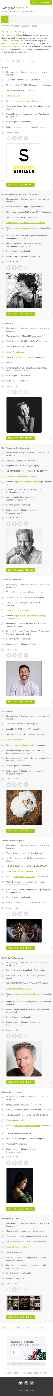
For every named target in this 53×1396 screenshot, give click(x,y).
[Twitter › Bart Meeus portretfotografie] (8, 523)
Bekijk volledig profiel (20, 184)
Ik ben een (41, 2)
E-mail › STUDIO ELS (15, 352)
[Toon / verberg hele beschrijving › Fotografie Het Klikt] (29, 1259)
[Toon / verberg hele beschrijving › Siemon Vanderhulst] (29, 625)
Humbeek (25, 853)
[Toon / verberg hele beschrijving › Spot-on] (29, 107)
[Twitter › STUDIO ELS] (8, 392)
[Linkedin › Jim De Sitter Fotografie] (20, 913)
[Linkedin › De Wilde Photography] (20, 1036)
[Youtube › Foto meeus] (26, 784)
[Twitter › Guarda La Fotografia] (8, 1162)
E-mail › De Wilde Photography (19, 988)
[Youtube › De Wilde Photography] (26, 1036)
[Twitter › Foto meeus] (8, 784)
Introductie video (38, 127)
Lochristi (25, 1104)
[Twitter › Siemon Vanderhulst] (8, 655)
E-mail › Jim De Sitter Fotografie (19, 871)
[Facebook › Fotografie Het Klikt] (14, 1289)
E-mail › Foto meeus (14, 740)
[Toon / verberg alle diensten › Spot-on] (29, 115)
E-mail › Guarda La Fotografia (18, 1120)
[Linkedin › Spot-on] (20, 138)
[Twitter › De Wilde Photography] (8, 1036)
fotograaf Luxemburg (10, 41)
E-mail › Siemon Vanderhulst (18, 610)
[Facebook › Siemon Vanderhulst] (14, 655)
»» (42, 61)
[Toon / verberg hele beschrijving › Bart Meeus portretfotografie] (29, 491)
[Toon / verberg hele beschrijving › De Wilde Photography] (29, 1003)
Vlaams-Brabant (13, 592)
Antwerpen (10, 80)
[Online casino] (26, 1337)
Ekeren (20, 460)
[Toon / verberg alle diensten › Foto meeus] (29, 759)
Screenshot (39, 101)
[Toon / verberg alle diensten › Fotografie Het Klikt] (29, 1266)
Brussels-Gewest (13, 970)
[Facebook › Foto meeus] (14, 784)
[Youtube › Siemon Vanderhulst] (26, 655)
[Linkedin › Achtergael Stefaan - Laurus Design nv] (20, 267)
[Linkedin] (32, 1383)
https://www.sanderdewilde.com (27, 994)
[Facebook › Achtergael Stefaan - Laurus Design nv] (14, 267)
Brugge (25, 207)
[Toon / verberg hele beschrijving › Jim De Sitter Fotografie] (29, 883)
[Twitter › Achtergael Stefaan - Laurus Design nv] (8, 267)
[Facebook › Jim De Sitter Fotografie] (14, 913)
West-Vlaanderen (13, 207)
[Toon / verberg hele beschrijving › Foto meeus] (29, 752)
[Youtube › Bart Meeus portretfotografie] (26, 523)
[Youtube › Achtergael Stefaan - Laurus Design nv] (26, 267)
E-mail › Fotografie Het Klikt (17, 1247)
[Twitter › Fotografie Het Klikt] (8, 1289)
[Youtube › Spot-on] (26, 138)
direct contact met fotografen (13, 46)
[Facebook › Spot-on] (14, 138)
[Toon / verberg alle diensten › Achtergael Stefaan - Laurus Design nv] (29, 245)
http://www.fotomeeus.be (24, 745)
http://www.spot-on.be (23, 101)
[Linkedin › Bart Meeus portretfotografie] (20, 523)
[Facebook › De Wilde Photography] (14, 1036)
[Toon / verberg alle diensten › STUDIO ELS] (29, 369)
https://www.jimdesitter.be (24, 877)
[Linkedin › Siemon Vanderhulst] (20, 655)
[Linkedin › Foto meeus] (20, 784)
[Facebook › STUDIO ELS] (14, 392)
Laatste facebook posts (17, 127)
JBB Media (24, 1390)
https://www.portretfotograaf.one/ (27, 482)
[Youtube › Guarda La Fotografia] (26, 1162)
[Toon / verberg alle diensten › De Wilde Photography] (29, 1011)
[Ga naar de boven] (49, 185)
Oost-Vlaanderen (13, 336)
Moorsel (25, 336)
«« (4, 61)
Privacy (31, 1390)
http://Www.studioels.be (23, 357)
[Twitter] (20, 1383)
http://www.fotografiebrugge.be (26, 228)
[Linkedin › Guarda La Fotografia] (20, 1162)
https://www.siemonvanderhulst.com (29, 616)
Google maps (33, 80)
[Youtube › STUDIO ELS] (26, 392)
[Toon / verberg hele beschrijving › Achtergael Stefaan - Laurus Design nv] (29, 237)
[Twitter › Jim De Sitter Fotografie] (8, 913)
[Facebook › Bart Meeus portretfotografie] (14, 523)
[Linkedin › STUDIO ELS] (20, 392)
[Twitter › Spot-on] (8, 138)
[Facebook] (26, 1383)
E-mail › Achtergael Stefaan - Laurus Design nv (25, 223)
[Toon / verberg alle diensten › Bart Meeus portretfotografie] (29, 498)
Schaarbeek (27, 970)
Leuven (25, 592)
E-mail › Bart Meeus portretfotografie (21, 476)
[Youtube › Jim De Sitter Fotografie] (26, 913)
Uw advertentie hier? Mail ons (26, 1364)
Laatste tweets (13, 256)
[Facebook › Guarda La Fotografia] (14, 1162)
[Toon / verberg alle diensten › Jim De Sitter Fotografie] (29, 891)
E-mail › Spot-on (13, 96)
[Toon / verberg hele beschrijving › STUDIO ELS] (29, 362)
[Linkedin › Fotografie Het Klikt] (20, 1289)
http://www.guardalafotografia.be (27, 1126)
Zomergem (26, 1231)
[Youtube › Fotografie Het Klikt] (26, 1289)
